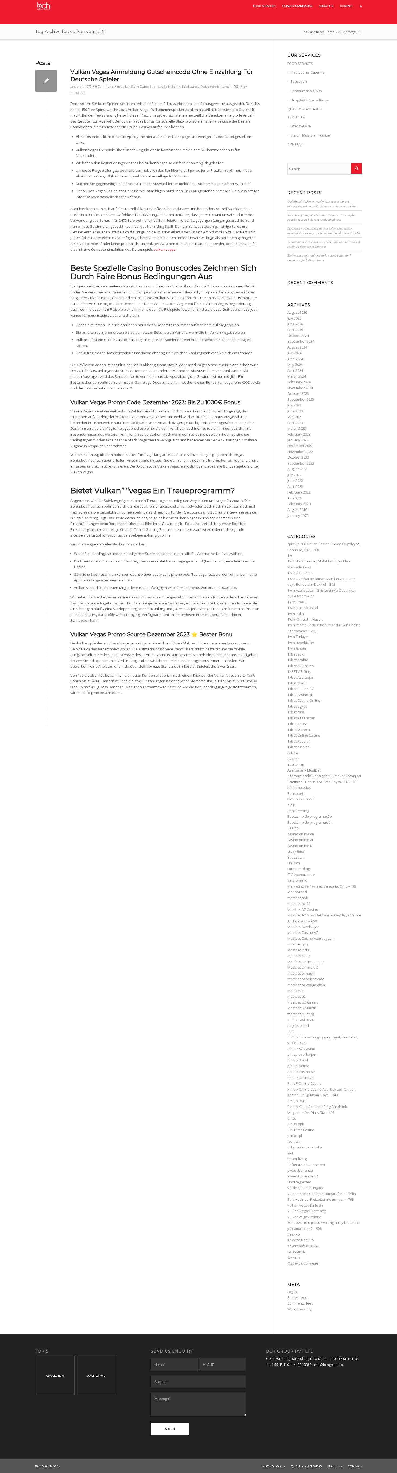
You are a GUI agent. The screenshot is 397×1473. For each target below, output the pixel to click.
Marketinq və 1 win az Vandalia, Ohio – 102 (322, 886)
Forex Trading (298, 868)
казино (293, 1234)
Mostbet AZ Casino (302, 909)
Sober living (297, 1158)
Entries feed (297, 1297)
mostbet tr (295, 990)
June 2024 (295, 358)
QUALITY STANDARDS (304, 109)
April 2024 (295, 370)
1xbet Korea (297, 723)
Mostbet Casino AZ (302, 932)
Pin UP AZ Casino (301, 1048)
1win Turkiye (297, 636)
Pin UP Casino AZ (301, 1071)
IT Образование (301, 874)
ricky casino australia (304, 1147)
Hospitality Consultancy (310, 100)
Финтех (294, 1257)
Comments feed (300, 1303)
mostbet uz (296, 996)
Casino (293, 828)
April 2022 (295, 486)
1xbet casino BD (300, 694)
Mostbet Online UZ (302, 967)
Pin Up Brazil (297, 1060)
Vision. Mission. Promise (310, 135)
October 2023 (298, 393)
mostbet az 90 (298, 903)
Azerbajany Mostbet (304, 770)
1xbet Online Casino (303, 735)
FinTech (293, 862)
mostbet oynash (300, 973)
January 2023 (297, 440)
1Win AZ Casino (300, 572)
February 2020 (299, 503)
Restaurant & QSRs (306, 90)
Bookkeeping (298, 810)
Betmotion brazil (300, 799)
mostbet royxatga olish (306, 984)
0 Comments (104, 86)
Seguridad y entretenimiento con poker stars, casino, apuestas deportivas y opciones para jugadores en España (323, 230)
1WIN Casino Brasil (302, 607)
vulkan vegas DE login (305, 1205)
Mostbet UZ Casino (302, 1002)
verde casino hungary (305, 1187)
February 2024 (299, 381)
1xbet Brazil (297, 683)
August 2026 (297, 312)
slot (290, 1153)
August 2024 (297, 347)
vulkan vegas (165, 249)
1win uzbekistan (300, 642)
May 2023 (295, 416)
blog (290, 804)
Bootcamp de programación (310, 822)
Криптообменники (303, 1245)
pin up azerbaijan (301, 1054)
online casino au (300, 1019)
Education (299, 81)
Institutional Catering (307, 72)
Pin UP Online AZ (301, 1077)
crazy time (295, 851)
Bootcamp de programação (309, 816)
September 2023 (300, 399)
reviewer (294, 1141)
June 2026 (295, 324)
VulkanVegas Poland (304, 1216)
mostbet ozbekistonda (305, 979)
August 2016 (297, 509)
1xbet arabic (297, 659)
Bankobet (295, 793)
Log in (292, 1291)
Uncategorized (299, 1182)
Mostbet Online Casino (306, 961)
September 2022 (300, 463)
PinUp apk (295, 1123)
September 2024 (300, 341)
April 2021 (295, 498)
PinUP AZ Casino (300, 1129)
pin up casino (298, 1066)
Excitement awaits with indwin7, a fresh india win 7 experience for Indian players (319, 257)
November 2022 (300, 451)
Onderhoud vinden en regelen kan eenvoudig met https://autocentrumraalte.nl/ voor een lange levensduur (322, 203)
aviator (293, 758)
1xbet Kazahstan (301, 718)
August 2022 (297, 468)
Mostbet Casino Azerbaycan (310, 938)
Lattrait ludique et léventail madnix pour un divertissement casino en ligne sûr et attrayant (323, 244)
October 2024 (298, 335)
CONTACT (295, 144)
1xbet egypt (297, 706)
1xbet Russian (299, 741)
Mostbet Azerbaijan (303, 926)
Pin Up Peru (297, 1100)
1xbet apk (295, 654)
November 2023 (300, 387)
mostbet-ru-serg (300, 1013)
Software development (306, 1164)
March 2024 (296, 376)
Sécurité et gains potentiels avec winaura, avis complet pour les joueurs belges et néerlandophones (321, 217)
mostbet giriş (297, 944)
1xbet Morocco (299, 729)
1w (289, 555)
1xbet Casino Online (303, 700)
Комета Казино (300, 1239)
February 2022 (299, 492)
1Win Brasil (296, 602)
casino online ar (300, 839)
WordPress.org (299, 1309)
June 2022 (295, 480)
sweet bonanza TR (302, 1176)
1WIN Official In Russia (305, 619)
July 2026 (294, 318)
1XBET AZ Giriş (299, 671)
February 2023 (299, 434)
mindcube (77, 93)
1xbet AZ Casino (300, 665)
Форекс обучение (302, 1263)
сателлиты (296, 1251)
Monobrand (297, 891)
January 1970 (297, 515)
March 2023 (296, 428)
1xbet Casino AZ (300, 688)
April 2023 (295, 422)
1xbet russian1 (299, 746)
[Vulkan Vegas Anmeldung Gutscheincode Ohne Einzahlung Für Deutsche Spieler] (46, 81)
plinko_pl (294, 1135)
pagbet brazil (298, 1025)
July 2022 (294, 474)
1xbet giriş (295, 712)
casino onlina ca (300, 834)
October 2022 (298, 457)
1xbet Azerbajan (300, 677)
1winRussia (296, 648)
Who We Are (301, 126)
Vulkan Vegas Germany (306, 1211)
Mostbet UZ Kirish (301, 1007)
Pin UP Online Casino (304, 1083)
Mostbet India (298, 950)
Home (329, 32)
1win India (295, 613)
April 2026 (295, 329)
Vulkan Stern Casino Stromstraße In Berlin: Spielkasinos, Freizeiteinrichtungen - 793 (180, 86)
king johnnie (297, 880)
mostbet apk (297, 897)
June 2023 (295, 411)
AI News (293, 752)
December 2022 (300, 445)
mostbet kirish (299, 955)
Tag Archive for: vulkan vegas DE (70, 31)
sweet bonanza (300, 1170)
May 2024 (295, 364)
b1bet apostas (299, 787)
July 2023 (294, 405)
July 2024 (294, 352)
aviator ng (295, 764)
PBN (290, 1031)
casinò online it (299, 845)
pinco (291, 1118)
